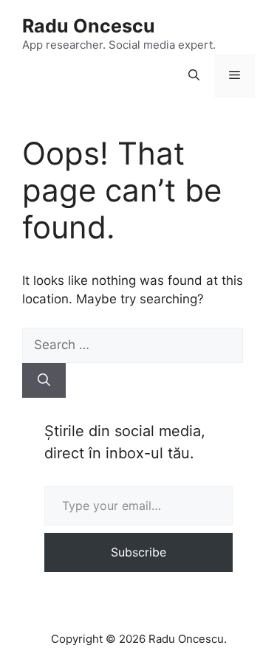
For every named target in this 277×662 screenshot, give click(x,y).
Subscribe (138, 552)
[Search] (44, 381)
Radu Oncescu (88, 26)
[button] (194, 76)
